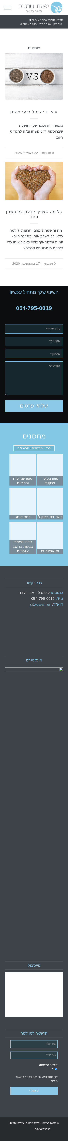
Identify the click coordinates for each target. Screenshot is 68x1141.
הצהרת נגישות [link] (42, 1128)
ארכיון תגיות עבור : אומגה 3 (46, 20)
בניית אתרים (16, 1122)
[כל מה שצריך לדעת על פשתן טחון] (34, 181)
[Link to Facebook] (13, 1129)
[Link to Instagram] (8, 1129)
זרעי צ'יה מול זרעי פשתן (34, 112)
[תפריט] (7, 7)
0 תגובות (48, 153)
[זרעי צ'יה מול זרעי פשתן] (34, 76)
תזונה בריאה (34, 106)
